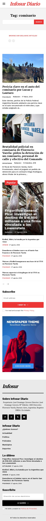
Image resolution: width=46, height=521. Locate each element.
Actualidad (6, 466)
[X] (17, 417)
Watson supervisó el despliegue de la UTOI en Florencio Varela (21, 273)
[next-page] (7, 284)
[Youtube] (24, 417)
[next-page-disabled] (13, 40)
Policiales (6, 97)
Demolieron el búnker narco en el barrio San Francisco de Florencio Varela (20, 251)
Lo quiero (21, 503)
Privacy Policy (29, 310)
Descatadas (7, 163)
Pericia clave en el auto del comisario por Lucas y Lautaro (21, 90)
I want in (22, 305)
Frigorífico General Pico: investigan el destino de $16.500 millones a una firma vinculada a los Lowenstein (23, 219)
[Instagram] (11, 417)
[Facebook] (5, 417)
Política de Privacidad (29, 509)
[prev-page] (9, 40)
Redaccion (16, 97)
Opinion (5, 245)
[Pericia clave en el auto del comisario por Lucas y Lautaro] (23, 68)
